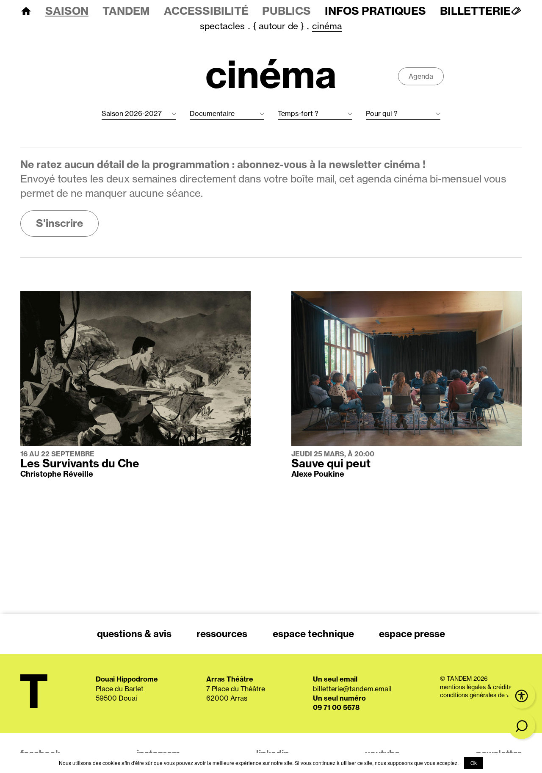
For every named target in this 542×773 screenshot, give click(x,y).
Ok (473, 762)
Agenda (421, 76)
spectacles (222, 26)
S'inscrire (59, 223)
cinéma (327, 26)
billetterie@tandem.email (352, 689)
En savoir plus (42, 296)
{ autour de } (278, 26)
